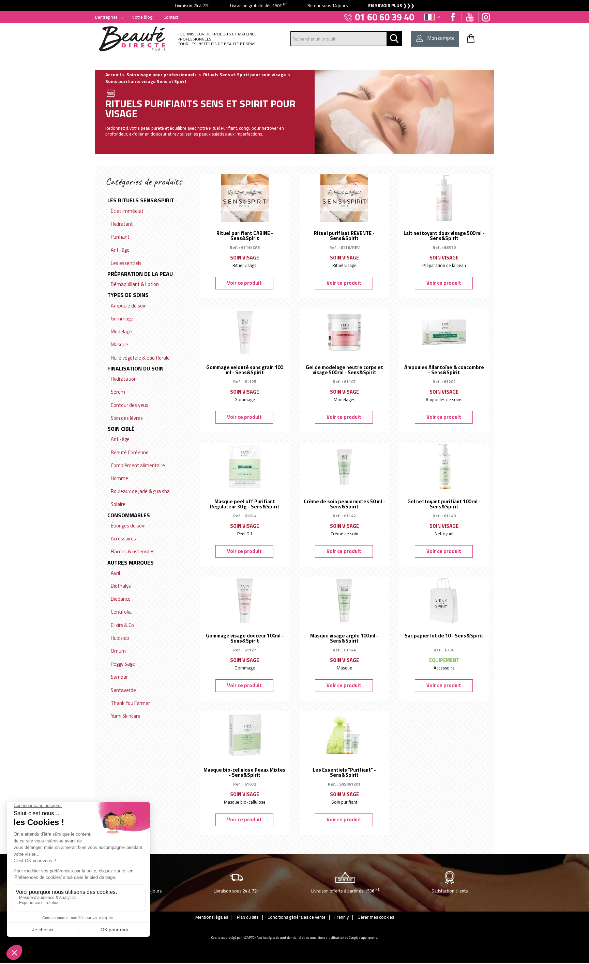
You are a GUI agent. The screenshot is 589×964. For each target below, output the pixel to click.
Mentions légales (211, 917)
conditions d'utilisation (327, 937)
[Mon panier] (471, 38)
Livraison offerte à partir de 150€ (345, 890)
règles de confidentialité (284, 937)
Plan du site (248, 917)
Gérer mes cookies (376, 917)
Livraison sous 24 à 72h (236, 890)
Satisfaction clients (450, 890)
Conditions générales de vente (297, 917)
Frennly (341, 917)
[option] (294, 5)
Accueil (113, 74)
